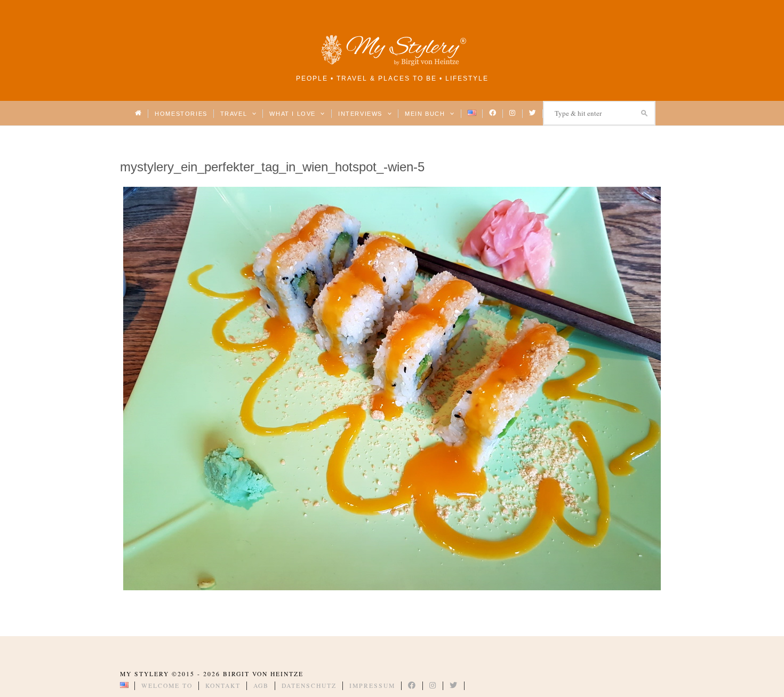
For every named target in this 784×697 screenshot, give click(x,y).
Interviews (361, 113)
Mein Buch (426, 113)
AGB (261, 686)
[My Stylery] (392, 64)
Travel (235, 113)
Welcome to (167, 686)
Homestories (181, 113)
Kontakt (223, 686)
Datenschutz (309, 686)
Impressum (372, 686)
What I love (293, 113)
